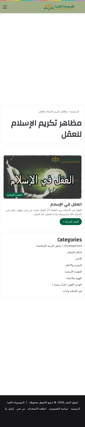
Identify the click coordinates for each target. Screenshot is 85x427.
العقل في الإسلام (66, 204)
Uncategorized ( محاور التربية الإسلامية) (59, 245)
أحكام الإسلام (74, 252)
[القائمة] (5, 8)
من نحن (21, 408)
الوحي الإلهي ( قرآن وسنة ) (67, 284)
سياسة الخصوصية (58, 408)
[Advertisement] (42, 59)
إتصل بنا (9, 408)
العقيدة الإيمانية (73, 271)
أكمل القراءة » (71, 221)
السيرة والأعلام (73, 265)
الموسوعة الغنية (16, 402)
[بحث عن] (80, 8)
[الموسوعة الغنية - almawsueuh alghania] (59, 6)
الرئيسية (75, 111)
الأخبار (78, 258)
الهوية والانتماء (74, 278)
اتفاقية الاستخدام (37, 408)
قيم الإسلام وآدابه (72, 291)
